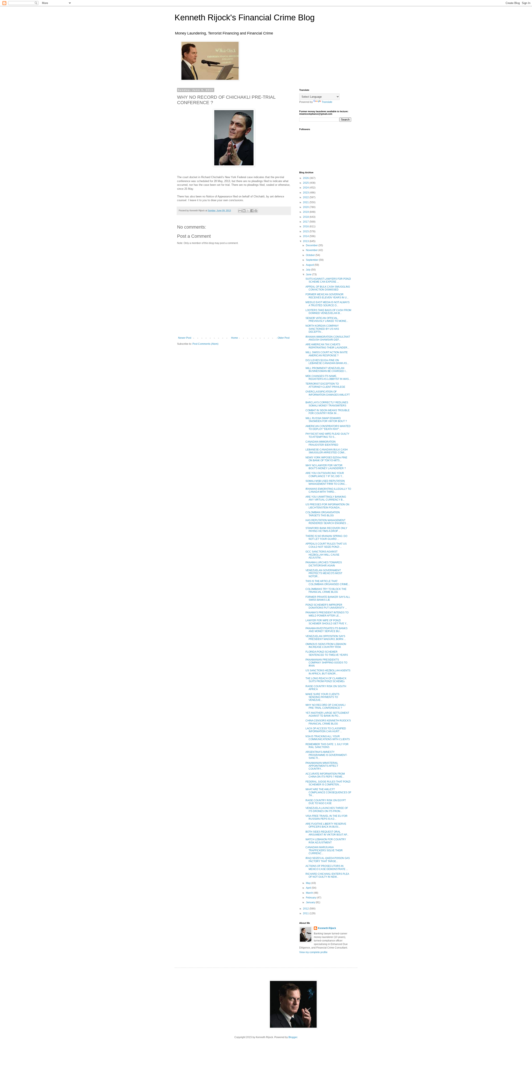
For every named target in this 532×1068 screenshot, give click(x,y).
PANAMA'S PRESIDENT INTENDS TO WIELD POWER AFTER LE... (327, 614)
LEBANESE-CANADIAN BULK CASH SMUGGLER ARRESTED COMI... (326, 451)
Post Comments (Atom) (205, 343)
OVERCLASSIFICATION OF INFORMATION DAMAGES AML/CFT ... (327, 394)
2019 (306, 211)
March (310, 892)
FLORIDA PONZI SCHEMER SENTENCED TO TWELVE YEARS (326, 653)
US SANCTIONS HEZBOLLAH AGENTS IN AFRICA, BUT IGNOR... (327, 672)
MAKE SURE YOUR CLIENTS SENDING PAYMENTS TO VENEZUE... (322, 697)
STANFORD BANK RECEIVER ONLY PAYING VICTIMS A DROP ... (326, 530)
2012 (306, 908)
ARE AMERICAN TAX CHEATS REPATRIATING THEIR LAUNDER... (327, 346)
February (311, 897)
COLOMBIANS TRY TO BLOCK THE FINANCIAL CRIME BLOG (325, 590)
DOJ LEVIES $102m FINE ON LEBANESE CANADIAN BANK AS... (327, 362)
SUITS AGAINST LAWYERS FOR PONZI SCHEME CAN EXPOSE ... (328, 280)
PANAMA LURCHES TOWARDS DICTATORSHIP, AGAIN (323, 564)
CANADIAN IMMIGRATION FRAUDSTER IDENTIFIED (321, 443)
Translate (327, 102)
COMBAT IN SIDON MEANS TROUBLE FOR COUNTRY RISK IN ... (327, 412)
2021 (306, 202)
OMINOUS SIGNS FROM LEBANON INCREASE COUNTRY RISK (325, 645)
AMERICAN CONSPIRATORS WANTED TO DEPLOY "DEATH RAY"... (328, 428)
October (310, 255)
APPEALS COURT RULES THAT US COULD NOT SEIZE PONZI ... (326, 545)
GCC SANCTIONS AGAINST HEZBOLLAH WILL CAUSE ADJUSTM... (322, 554)
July (308, 269)
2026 (306, 178)
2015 (306, 231)
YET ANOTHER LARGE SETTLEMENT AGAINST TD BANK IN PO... (327, 714)
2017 (306, 221)
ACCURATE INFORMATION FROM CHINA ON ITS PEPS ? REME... (325, 775)
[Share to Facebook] (252, 211)
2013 (306, 241)
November (312, 250)
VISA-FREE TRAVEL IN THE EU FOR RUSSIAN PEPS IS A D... (326, 817)
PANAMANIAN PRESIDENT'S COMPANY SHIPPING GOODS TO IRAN (326, 662)
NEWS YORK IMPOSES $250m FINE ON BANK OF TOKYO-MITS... (326, 459)
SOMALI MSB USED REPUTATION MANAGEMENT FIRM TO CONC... (326, 482)
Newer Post (184, 337)
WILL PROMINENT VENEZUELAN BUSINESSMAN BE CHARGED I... (326, 370)
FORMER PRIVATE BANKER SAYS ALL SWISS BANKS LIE (327, 598)
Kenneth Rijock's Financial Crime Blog (245, 17)
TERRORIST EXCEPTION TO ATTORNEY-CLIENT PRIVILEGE (325, 385)
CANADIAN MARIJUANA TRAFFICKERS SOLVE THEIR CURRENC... (324, 850)
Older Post (283, 337)
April (309, 887)
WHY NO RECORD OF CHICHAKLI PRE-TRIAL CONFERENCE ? (325, 706)
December (312, 245)
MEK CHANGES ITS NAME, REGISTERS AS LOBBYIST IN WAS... (328, 377)
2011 (306, 913)
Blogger (292, 1037)
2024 (306, 187)
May (308, 883)
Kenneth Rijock (327, 928)
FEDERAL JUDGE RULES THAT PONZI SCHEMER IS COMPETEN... (327, 783)
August (310, 264)
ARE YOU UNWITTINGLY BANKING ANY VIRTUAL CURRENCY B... (325, 498)
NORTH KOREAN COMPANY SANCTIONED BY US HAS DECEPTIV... (322, 328)
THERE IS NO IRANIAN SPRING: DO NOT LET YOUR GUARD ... (326, 537)
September (312, 259)
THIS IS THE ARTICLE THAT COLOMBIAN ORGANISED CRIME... (327, 583)
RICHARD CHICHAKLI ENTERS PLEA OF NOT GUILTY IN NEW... (327, 875)
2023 (306, 192)
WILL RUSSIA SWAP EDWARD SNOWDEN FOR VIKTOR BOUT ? (326, 420)
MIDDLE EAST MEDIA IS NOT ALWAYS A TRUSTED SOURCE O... (327, 304)
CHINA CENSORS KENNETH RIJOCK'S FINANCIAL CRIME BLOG (328, 722)
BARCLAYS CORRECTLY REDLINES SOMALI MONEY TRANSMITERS (326, 404)
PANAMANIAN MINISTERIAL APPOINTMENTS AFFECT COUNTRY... (321, 766)
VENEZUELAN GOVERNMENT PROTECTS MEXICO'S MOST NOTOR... (323, 573)
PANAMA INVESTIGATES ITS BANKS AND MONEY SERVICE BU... (326, 630)
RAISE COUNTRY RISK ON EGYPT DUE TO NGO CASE (325, 802)
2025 (306, 182)
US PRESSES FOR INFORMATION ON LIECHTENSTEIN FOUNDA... (327, 506)
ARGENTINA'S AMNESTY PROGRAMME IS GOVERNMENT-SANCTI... (326, 755)
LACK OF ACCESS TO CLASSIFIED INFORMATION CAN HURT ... (325, 730)
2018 (306, 216)
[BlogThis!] (244, 211)
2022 (306, 197)
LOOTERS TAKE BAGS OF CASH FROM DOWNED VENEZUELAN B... (328, 312)
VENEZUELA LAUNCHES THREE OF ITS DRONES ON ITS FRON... (326, 809)
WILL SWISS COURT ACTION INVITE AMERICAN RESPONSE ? (326, 354)
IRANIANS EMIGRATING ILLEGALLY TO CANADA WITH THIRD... (328, 490)
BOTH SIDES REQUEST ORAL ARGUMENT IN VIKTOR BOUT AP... (327, 833)
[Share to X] (248, 211)
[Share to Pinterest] (256, 211)
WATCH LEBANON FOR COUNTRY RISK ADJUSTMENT (325, 841)
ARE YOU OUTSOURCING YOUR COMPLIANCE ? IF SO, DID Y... (324, 474)
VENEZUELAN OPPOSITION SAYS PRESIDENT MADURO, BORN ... (325, 638)
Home (234, 337)
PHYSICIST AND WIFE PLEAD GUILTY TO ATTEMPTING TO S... (327, 435)
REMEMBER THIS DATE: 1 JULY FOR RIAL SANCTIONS (327, 746)
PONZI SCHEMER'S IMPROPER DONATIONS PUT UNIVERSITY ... (326, 606)
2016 (306, 226)
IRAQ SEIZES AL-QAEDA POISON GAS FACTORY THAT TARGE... (327, 860)
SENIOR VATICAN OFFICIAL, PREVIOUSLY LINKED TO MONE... (326, 319)
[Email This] (240, 211)
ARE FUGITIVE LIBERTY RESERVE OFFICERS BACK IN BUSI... (325, 825)
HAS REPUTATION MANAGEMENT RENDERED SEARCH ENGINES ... (327, 522)
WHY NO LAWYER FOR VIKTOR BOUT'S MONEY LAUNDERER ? (325, 467)
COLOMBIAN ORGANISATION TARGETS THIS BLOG (322, 514)
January (311, 902)
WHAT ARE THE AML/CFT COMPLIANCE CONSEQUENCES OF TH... (328, 792)
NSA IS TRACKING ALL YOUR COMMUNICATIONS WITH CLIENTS (327, 738)
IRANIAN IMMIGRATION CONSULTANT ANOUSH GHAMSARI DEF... (327, 338)
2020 (306, 207)
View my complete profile (313, 952)
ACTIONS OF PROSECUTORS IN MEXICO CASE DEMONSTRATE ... (326, 867)
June (309, 274)
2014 (306, 236)
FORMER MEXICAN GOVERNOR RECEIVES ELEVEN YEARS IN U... (327, 296)
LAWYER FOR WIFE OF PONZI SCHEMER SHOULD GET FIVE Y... (326, 622)
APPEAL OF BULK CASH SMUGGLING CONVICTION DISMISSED (327, 288)
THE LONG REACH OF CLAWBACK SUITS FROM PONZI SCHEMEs (325, 680)
